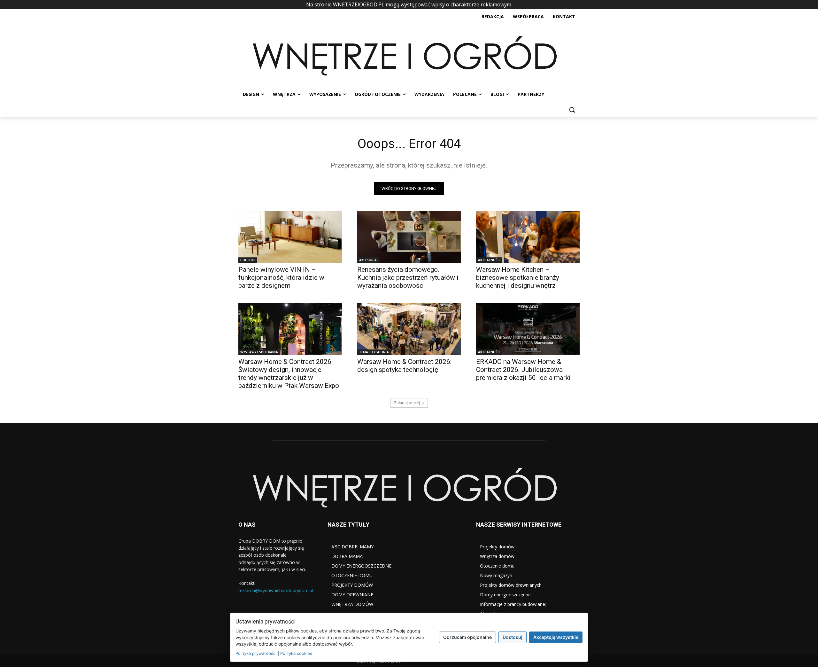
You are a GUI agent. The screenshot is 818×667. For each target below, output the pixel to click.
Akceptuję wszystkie (555, 637)
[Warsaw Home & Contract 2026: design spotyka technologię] (409, 329)
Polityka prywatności (255, 653)
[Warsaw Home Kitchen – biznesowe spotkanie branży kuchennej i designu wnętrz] (528, 237)
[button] (572, 109)
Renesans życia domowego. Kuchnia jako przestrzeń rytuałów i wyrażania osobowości (408, 277)
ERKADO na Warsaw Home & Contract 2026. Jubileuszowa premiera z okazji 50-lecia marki (523, 369)
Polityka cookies (296, 653)
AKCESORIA (368, 260)
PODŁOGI (247, 260)
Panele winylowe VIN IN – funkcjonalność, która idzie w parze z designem (281, 277)
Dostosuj (512, 637)
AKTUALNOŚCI (489, 260)
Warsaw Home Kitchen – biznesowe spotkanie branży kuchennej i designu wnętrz (517, 277)
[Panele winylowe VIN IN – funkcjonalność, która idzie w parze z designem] (290, 237)
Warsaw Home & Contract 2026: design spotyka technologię (404, 365)
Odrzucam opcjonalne (467, 637)
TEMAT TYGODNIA (374, 352)
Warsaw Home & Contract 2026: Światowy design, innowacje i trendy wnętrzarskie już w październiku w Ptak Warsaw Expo (288, 373)
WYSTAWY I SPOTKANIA (259, 352)
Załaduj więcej (407, 402)
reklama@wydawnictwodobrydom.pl (275, 590)
